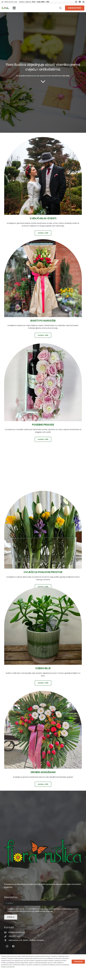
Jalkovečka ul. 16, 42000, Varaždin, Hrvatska (26, 940)
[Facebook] (80, 2)
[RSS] (83, 2)
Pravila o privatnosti (7, 967)
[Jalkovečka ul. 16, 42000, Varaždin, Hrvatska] (6, 940)
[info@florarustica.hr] (6, 932)
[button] (14, 8)
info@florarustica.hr (16, 932)
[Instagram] (76, 2)
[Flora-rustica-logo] (5, 8)
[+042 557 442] (6, 936)
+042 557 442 (14, 936)
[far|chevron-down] (43, 81)
